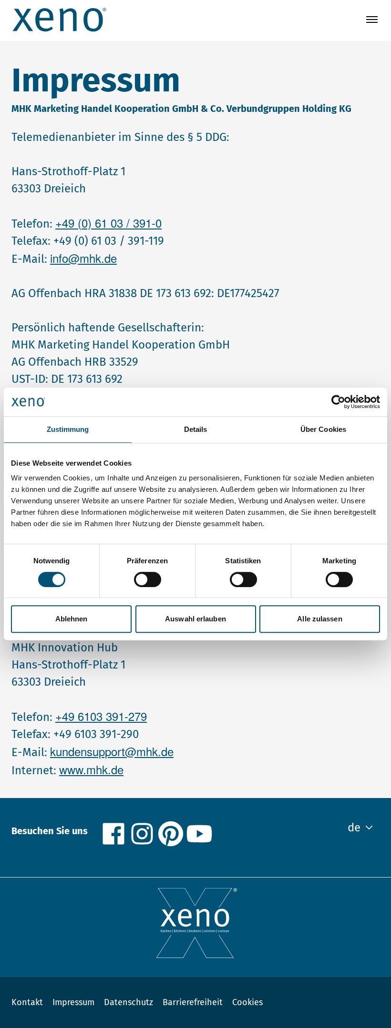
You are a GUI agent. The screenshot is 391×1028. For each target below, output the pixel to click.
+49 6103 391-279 (101, 716)
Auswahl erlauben (195, 619)
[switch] (147, 579)
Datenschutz (128, 1002)
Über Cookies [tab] (323, 429)
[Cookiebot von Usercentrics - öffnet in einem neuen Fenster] (338, 402)
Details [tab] (195, 429)
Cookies (247, 1002)
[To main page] (59, 19)
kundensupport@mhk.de (112, 751)
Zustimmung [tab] (68, 429)
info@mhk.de (83, 258)
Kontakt (27, 1002)
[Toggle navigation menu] (372, 19)
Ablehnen (71, 619)
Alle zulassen (319, 619)
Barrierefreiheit (193, 1002)
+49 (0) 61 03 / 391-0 (108, 222)
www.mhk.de (91, 769)
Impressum (73, 1002)
